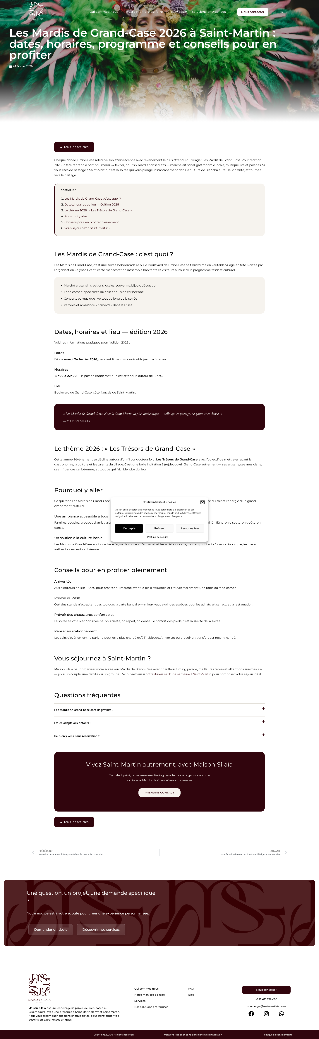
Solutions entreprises (209, 11)
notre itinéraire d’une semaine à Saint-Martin (178, 674)
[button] (202, 502)
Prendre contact (159, 792)
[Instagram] (266, 1013)
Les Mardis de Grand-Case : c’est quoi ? (92, 198)
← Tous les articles (74, 147)
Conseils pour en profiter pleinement (91, 222)
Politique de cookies (157, 537)
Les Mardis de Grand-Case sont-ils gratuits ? (83, 710)
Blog (191, 994)
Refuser (159, 528)
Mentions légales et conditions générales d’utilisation (193, 1034)
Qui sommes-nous (104, 11)
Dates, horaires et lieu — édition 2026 (91, 204)
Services (177, 11)
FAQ (191, 988)
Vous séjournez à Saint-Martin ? (87, 228)
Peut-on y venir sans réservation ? (77, 736)
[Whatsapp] (281, 1013)
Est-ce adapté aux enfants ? (72, 723)
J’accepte (129, 528)
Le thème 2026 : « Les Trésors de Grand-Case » (98, 210)
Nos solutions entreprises (151, 1007)
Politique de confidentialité (277, 1034)
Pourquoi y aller (75, 216)
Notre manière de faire (144, 11)
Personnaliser (190, 528)
